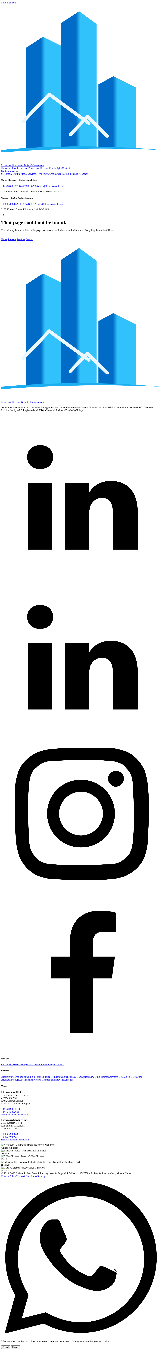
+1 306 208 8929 (10, 204)
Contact (66, 168)
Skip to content (8, 2)
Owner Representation (45, 1079)
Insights (58, 168)
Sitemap (41, 1176)
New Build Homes (98, 1076)
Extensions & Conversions (76, 1076)
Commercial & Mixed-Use (121, 1076)
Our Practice (13, 168)
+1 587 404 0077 (27, 204)
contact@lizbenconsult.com (49, 204)
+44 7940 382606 (29, 186)
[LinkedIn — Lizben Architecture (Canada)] (81, 732)
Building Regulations (52, 1076)
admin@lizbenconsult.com (51, 186)
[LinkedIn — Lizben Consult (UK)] (81, 572)
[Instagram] (81, 892)
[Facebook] (81, 1052)
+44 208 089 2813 (10, 186)
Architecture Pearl (45, 168)
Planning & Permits (31, 1076)
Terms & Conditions (26, 1176)
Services (24, 168)
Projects (32, 168)
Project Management (24, 1079)
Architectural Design (11, 1076)
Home (4, 168)
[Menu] (17, 171)
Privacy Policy (8, 1176)
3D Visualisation (65, 1079)
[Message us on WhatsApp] (81, 1336)
